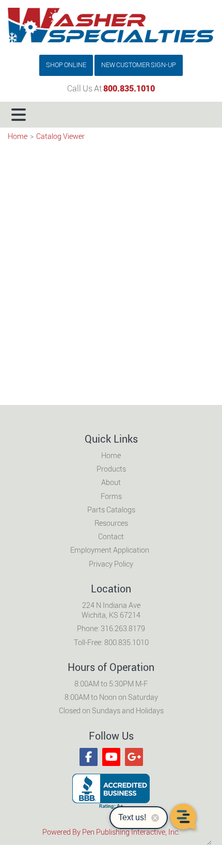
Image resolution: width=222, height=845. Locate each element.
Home (17, 136)
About (111, 482)
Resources (111, 523)
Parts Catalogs (111, 510)
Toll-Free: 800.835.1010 (111, 642)
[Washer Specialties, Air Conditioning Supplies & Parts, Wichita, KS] (111, 791)
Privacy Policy (111, 564)
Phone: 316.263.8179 (111, 628)
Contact (111, 536)
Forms (111, 496)
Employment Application (109, 550)
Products (111, 469)
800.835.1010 (129, 89)
